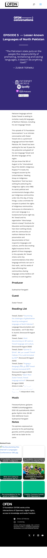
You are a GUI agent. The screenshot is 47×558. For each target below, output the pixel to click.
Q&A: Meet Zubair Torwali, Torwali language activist (21, 377)
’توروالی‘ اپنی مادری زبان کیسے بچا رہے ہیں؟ (22, 389)
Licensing (20, 522)
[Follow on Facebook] (34, 535)
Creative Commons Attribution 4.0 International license (26, 527)
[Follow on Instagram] (38, 535)
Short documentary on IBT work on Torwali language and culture (22, 341)
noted (28, 525)
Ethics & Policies (23, 519)
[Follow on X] (29, 535)
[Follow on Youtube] (42, 535)
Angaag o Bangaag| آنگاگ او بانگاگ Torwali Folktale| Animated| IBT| (23, 366)
